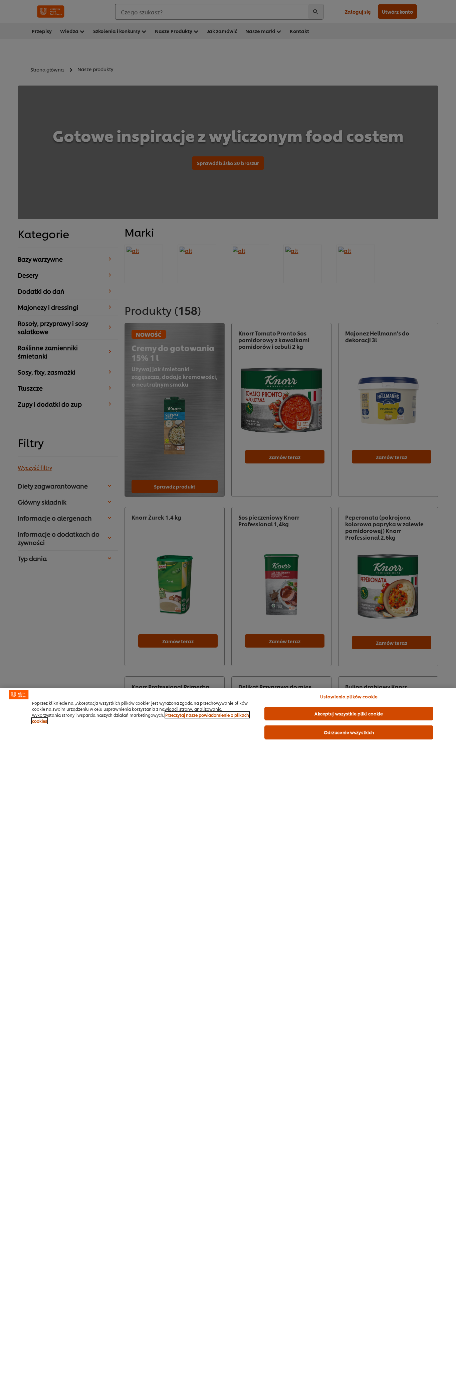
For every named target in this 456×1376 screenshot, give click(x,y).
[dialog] (228, 1032)
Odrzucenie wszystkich (349, 732)
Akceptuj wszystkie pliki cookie (348, 713)
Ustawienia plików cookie (349, 696)
